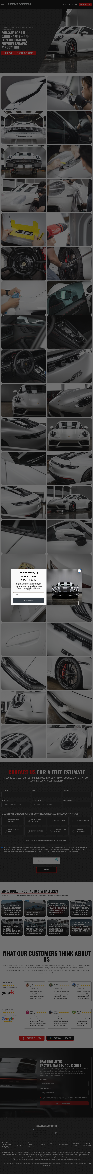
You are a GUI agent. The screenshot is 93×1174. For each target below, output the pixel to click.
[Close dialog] (79, 570)
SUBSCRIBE (29, 600)
